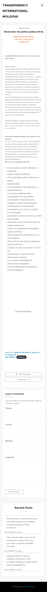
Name (9, 408)
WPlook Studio (28, 587)
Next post (23, 380)
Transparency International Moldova (15, 10)
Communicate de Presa (23, 37)
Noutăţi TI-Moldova (24, 39)
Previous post (24, 374)
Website (9, 441)
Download (21, 357)
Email (9, 425)
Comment (9, 457)
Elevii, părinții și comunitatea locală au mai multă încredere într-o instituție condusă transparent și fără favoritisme (22, 523)
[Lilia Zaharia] (23, 48)
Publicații (24, 42)
